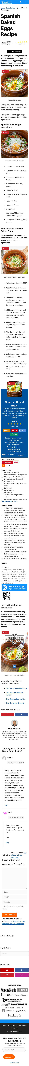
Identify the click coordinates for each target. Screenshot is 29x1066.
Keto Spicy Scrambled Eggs (16, 688)
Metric (16, 462)
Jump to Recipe (15, 52)
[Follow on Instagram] (22, 975)
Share (23, 430)
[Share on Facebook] (21, 714)
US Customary (7, 462)
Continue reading (14, 1062)
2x (6, 465)
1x (3, 465)
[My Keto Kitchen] (6, 2)
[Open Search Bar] (20, 2)
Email (15, 434)
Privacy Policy (14, 1028)
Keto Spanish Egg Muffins (15, 699)
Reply (6, 805)
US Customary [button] (7, 501)
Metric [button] (16, 501)
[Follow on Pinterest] (7, 975)
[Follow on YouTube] (7, 970)
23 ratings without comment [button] (18, 855)
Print (7, 430)
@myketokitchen (20, 589)
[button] (19, 42)
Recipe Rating (7, 864)
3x (9, 465)
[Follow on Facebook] (22, 970)
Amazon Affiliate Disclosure (19, 1025)
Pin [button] (15, 430)
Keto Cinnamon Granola (15, 703)
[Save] (5, 71)
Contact (9, 1025)
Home (3, 8)
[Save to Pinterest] (7, 714)
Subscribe (8, 1057)
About (4, 1025)
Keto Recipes (10, 8)
